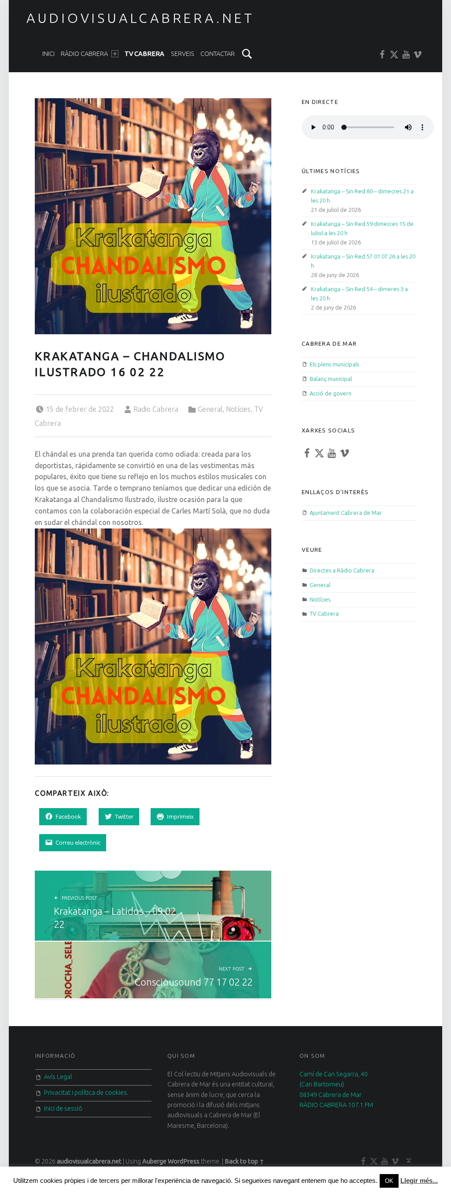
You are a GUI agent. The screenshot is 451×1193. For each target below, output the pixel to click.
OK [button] (389, 1181)
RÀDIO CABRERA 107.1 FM (336, 1104)
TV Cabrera (144, 53)
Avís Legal (58, 1076)
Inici (48, 53)
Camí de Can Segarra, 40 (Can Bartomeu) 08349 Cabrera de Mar (333, 1084)
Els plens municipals (334, 364)
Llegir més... (419, 1180)
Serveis (182, 53)
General (210, 409)
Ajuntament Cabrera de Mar (346, 513)
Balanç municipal (331, 379)
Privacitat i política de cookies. (86, 1092)
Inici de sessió (63, 1108)
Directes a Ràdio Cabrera (342, 570)
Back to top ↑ (244, 1161)
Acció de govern (330, 393)
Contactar (217, 53)
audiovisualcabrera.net (140, 18)
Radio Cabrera (155, 409)
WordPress (184, 1161)
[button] (153, 216)
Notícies (238, 409)
